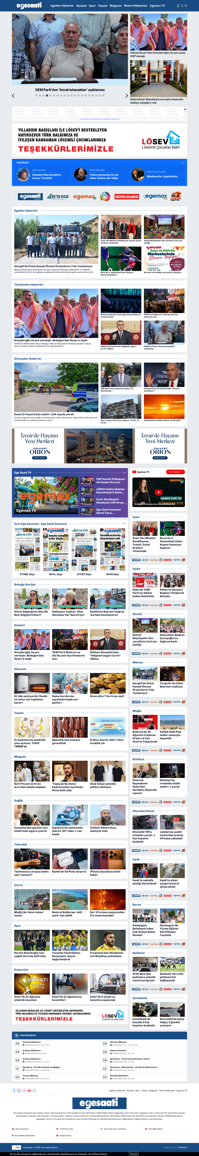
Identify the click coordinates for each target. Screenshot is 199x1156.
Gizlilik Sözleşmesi (118, 1154)
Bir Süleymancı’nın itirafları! (159, 176)
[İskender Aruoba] (80, 174)
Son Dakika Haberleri (25, 1135)
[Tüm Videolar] (124, 472)
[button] (13, 95)
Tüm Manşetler (155, 1129)
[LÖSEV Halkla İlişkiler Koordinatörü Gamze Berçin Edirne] (87, 490)
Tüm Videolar (174, 472)
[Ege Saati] (29, 5)
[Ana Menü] (186, 5)
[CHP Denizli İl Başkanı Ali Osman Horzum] (87, 480)
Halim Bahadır (40, 170)
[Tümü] (124, 523)
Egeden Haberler (62, 5)
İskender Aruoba (99, 171)
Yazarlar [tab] (23, 162)
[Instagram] (24, 1090)
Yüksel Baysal (154, 170)
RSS (18, 1147)
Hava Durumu (22, 1129)
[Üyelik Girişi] (178, 5)
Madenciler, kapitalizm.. (105, 176)
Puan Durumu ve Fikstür (115, 1129)
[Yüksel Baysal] (138, 174)
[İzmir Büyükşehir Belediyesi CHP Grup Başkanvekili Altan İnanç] (87, 500)
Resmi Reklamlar (136, 5)
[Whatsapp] (34, 1090)
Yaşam (102, 5)
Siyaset (81, 5)
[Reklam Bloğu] (99, 139)
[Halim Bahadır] (23, 174)
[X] (19, 1090)
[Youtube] (29, 1090)
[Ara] (182, 5)
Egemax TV (157, 5)
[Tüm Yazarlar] (183, 162)
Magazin (116, 5)
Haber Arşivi (65, 1135)
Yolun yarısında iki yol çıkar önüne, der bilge (46, 176)
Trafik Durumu (66, 1129)
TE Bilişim (182, 1147)
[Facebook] (14, 1090)
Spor (92, 5)
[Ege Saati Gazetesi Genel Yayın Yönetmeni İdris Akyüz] (87, 511)
